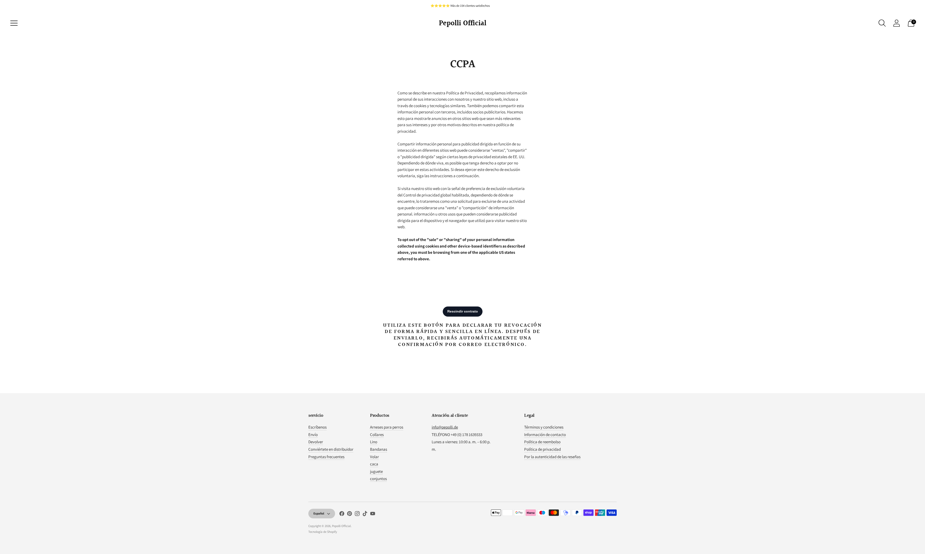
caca (374, 464)
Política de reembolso (542, 441)
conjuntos (378, 478)
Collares (377, 434)
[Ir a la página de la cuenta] (896, 23)
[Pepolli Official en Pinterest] (349, 514)
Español (318, 513)
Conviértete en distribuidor (330, 449)
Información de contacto (545, 434)
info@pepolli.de (445, 427)
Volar (374, 456)
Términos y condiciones (543, 427)
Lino (373, 441)
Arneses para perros (386, 427)
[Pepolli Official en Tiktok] (365, 514)
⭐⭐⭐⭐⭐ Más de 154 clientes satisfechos (460, 6)
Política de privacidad (542, 449)
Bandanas (378, 449)
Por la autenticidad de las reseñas (552, 456)
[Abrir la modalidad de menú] (14, 23)
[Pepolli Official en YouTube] (373, 514)
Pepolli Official (341, 526)
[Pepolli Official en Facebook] (342, 514)
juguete (376, 471)
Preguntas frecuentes (326, 456)
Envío (313, 434)
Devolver (315, 441)
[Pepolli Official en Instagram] (357, 514)
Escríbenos (317, 427)
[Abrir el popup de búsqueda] (882, 23)
